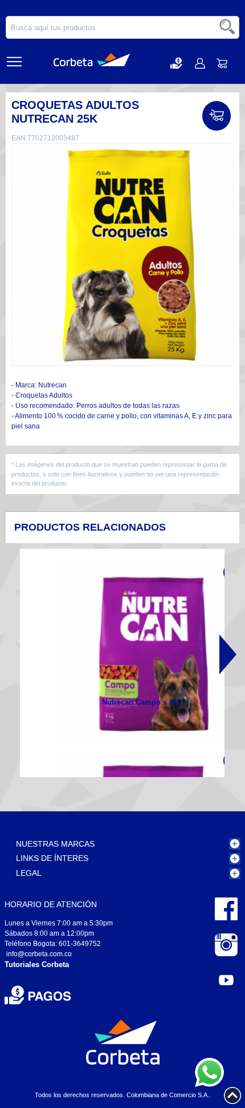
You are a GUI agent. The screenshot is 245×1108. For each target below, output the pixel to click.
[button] (176, 63)
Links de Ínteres (52, 858)
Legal (29, 872)
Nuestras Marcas (55, 843)
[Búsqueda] (228, 27)
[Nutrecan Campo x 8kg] (147, 652)
